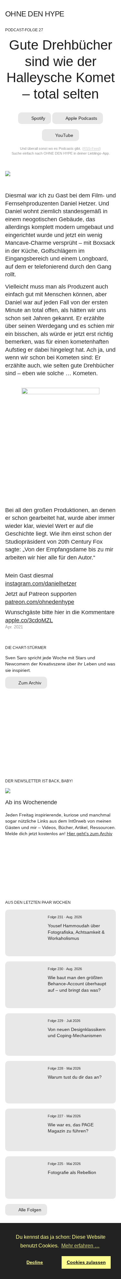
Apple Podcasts (85, 14)
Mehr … (76, 948)
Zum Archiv (29, 682)
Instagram (103, 14)
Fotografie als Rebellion (72, 1172)
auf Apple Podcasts (58, 948)
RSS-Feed (91, 148)
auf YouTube (66, 1045)
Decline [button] (34, 1262)
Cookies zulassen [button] (86, 1262)
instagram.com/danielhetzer (40, 583)
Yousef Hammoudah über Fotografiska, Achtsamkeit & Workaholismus (76, 932)
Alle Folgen (29, 1209)
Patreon (113, 14)
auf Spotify (50, 948)
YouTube (94, 14)
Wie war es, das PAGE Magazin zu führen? (71, 1127)
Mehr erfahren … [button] (80, 1245)
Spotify (76, 14)
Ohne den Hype (34, 14)
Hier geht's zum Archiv (89, 833)
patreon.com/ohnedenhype (39, 602)
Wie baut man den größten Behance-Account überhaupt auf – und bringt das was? (77, 984)
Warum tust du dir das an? (75, 1077)
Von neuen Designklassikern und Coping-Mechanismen (77, 1032)
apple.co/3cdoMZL (29, 620)
